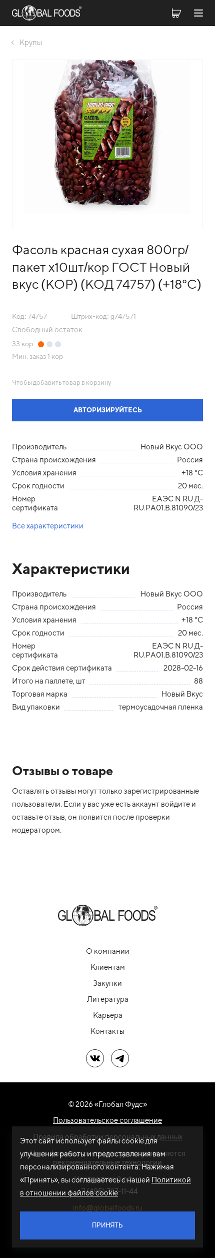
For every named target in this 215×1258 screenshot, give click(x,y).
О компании (108, 951)
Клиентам (107, 967)
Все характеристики (48, 525)
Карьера (107, 1015)
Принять (107, 1225)
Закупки (107, 983)
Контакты (107, 1031)
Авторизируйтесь (108, 410)
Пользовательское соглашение (107, 1120)
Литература (107, 999)
